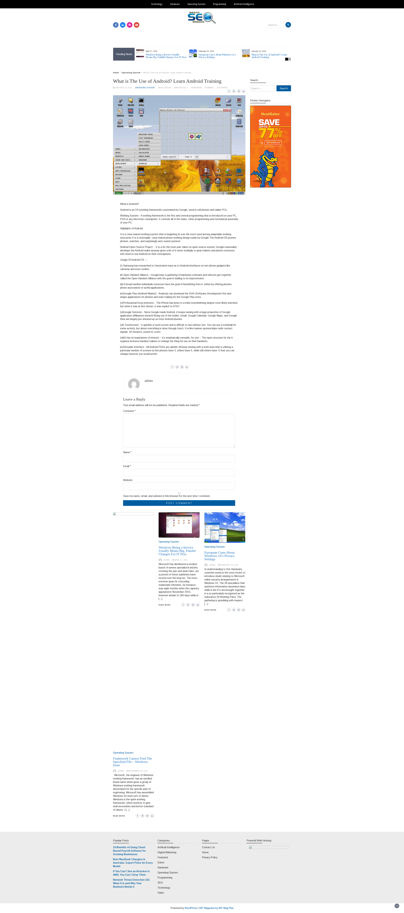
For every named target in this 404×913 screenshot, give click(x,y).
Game (160, 862)
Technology (156, 4)
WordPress (191, 908)
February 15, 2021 (229, 565)
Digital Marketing (166, 852)
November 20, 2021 (138, 771)
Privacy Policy (209, 857)
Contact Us (208, 847)
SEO (160, 882)
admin (149, 381)
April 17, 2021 (181, 560)
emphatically (181, 88)
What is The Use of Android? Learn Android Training (269, 56)
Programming (219, 4)
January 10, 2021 (123, 88)
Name (127, 452)
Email (127, 466)
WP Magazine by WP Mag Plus (216, 908)
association (164, 88)
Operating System (196, 4)
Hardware (175, 4)
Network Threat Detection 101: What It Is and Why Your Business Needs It (131, 883)
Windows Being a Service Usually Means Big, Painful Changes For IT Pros (166, 56)
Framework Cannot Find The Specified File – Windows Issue (132, 762)
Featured (162, 857)
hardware (196, 88)
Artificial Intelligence (244, 4)
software (222, 88)
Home (205, 852)
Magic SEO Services (202, 27)
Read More (119, 816)
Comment (129, 411)
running (209, 88)
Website (127, 480)
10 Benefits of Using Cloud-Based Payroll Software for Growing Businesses (129, 851)
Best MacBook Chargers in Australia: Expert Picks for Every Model (133, 863)
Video (160, 892)
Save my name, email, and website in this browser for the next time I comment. (167, 496)
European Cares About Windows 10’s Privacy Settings (217, 56)
